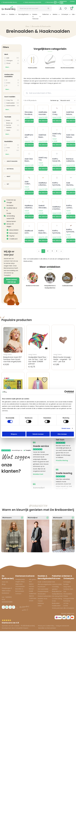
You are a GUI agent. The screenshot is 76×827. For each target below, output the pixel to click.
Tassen (40, 601)
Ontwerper (64, 14)
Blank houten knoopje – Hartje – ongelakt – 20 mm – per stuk (62, 359)
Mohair (31, 589)
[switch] (28, 421)
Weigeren (14, 434)
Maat (8, 176)
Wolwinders (42, 594)
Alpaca (31, 596)
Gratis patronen (57, 608)
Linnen (31, 601)
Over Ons (55, 2)
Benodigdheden (23, 14)
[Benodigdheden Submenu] (30, 14)
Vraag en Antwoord (62, 626)
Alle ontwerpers (68, 608)
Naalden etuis (42, 598)
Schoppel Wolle (68, 598)
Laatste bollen (57, 584)
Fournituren (41, 587)
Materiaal (10, 169)
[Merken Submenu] (59, 14)
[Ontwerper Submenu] (70, 14)
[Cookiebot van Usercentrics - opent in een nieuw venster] (66, 392)
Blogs (4, 584)
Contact (72, 1)
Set (8, 184)
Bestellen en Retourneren (47, 628)
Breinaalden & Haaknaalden (41, 26)
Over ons (5, 582)
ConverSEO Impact (21, 628)
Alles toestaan (62, 434)
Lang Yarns (67, 587)
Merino (31, 584)
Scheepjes (67, 582)
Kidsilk (31, 591)
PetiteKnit (66, 601)
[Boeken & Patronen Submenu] (40, 16)
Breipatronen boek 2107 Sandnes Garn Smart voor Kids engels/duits (12, 359)
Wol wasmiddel (43, 589)
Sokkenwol (32, 594)
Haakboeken (56, 606)
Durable (66, 584)
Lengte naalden (12, 161)
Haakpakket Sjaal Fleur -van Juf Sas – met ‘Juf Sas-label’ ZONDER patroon (38, 360)
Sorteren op (54, 100)
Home (27, 26)
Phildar (65, 596)
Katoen (31, 586)
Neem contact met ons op (11, 281)
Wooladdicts (67, 594)
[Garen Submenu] (7, 14)
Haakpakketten (57, 594)
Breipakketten (57, 591)
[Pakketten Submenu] (50, 14)
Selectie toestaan (38, 434)
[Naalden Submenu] (16, 14)
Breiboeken (56, 603)
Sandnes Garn (68, 589)
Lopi (64, 591)
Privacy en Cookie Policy (46, 626)
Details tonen (66, 428)
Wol (30, 582)
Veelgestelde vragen (63, 2)
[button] (29, 121)
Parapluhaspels (43, 591)
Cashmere (32, 598)
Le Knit (65, 606)
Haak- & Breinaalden (45, 582)
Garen (3, 14)
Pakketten (45, 14)
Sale (73, 14)
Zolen (40, 606)
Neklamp (41, 603)
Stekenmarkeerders (44, 596)
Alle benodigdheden (45, 584)
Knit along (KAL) (57, 596)
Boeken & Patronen (35, 16)
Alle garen (32, 579)
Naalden (12, 14)
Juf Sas (65, 603)
